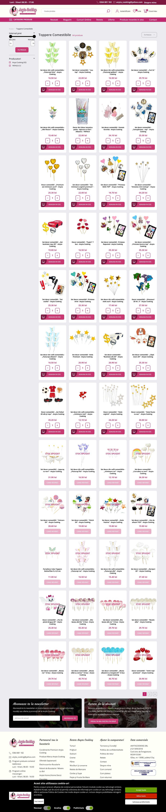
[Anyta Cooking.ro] (20, 796)
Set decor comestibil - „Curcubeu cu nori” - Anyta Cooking (143, 471)
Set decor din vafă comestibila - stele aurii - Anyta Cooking (113, 300)
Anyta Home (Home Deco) (50, 775)
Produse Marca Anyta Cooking (52, 756)
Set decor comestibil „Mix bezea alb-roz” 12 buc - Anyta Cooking (113, 622)
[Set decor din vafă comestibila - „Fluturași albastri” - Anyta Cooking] (52, 339)
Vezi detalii (38, 801)
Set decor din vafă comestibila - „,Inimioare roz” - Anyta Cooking (113, 471)
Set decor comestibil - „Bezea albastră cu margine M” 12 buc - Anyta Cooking (113, 673)
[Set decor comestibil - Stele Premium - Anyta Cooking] (82, 339)
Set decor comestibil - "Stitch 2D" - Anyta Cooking (83, 521)
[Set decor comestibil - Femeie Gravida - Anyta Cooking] (112, 111)
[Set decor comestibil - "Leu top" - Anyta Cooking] (82, 54)
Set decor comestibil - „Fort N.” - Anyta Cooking (143, 71)
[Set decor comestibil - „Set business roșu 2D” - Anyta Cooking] (52, 226)
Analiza (57, 808)
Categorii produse (23, 20)
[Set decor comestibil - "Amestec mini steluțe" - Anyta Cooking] (143, 169)
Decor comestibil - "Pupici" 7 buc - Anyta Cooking (83, 243)
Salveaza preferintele (141, 802)
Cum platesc (105, 773)
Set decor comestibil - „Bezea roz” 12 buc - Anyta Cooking (52, 672)
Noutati (54, 20)
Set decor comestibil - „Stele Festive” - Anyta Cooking (113, 521)
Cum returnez (106, 777)
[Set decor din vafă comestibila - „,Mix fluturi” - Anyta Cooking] (52, 111)
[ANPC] (143, 764)
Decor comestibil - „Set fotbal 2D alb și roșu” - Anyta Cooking (52, 413)
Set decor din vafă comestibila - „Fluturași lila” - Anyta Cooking (83, 470)
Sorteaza (147, 35)
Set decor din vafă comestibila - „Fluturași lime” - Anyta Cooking (52, 72)
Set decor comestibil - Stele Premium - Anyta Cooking (82, 356)
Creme (72, 757)
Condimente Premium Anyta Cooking (51, 751)
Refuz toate (141, 796)
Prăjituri (73, 750)
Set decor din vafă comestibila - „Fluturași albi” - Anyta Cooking (113, 571)
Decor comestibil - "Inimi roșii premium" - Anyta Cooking (143, 672)
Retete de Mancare (78, 769)
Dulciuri (73, 754)
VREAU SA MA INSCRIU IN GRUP (103, 721)
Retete (99, 20)
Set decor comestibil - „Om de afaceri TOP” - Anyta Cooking (143, 521)
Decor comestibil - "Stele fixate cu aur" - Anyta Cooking (143, 413)
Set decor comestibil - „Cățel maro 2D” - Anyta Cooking (143, 356)
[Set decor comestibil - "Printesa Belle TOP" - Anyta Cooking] (112, 169)
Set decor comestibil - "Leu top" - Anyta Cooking (82, 71)
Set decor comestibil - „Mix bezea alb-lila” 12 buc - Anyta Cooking (83, 622)
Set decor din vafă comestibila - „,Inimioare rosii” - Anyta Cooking (83, 414)
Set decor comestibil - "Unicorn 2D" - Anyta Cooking (52, 521)
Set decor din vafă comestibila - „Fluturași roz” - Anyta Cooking (83, 570)
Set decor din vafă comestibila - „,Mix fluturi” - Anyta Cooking (52, 128)
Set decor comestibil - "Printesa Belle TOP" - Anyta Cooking (113, 186)
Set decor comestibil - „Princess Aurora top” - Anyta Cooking (143, 244)
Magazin (67, 20)
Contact (153, 20)
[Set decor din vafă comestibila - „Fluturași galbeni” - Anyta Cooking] (112, 54)
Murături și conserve (78, 765)
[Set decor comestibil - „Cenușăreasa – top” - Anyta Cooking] (143, 111)
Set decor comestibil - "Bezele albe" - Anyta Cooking (143, 621)
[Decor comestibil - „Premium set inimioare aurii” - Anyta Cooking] (52, 169)
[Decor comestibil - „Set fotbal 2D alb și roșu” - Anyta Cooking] (52, 396)
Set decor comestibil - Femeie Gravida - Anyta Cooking (113, 128)
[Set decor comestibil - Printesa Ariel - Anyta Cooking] (82, 283)
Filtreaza (22, 50)
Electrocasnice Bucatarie (49, 764)
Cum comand (105, 769)
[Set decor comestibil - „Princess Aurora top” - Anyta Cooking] (143, 226)
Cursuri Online (84, 20)
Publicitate (79, 808)
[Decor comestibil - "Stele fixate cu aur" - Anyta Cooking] (143, 396)
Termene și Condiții (108, 746)
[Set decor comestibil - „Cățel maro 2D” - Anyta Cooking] (143, 339)
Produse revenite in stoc (132, 20)
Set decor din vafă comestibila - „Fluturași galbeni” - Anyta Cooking (113, 72)
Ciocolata (43, 779)
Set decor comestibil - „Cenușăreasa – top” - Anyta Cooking (143, 129)
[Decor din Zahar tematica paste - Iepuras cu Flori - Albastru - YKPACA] (82, 111)
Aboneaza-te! (70, 718)
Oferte (111, 20)
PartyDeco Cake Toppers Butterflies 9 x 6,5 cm (52, 570)
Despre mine (105, 765)
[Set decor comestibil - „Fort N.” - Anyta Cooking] (143, 54)
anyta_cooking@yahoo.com (23, 757)
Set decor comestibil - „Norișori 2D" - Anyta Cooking (143, 570)
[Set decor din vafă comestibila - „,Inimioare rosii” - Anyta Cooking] (82, 396)
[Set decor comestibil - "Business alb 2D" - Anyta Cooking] (112, 339)
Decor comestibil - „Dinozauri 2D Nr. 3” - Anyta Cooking (143, 300)
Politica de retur (106, 754)
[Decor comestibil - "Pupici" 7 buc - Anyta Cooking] (82, 226)
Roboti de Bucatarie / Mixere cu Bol (51, 770)
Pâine (72, 761)
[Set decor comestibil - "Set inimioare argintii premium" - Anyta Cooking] (82, 169)
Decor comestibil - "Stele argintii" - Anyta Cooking (112, 413)
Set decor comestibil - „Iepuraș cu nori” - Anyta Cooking (52, 470)
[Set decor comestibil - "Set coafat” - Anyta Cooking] (52, 283)
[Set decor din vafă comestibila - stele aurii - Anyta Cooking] (112, 283)
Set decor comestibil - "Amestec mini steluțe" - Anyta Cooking (143, 187)
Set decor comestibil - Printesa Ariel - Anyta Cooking (82, 300)
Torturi (73, 746)
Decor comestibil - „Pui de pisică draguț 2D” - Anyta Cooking (53, 622)
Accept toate (141, 790)
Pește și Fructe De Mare (80, 777)
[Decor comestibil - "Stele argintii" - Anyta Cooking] (112, 396)
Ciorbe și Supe (76, 773)
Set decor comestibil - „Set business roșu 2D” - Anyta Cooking (52, 244)
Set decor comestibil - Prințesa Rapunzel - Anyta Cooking (113, 243)
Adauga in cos (55, 90)
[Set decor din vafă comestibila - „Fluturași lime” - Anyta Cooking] (52, 54)
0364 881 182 (18, 753)
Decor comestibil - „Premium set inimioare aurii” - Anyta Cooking (52, 187)
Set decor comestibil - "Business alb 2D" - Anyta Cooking (113, 357)
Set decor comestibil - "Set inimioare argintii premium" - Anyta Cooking (82, 187)
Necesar (38, 808)
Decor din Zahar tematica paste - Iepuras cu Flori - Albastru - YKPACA (83, 129)
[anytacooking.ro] (22, 743)
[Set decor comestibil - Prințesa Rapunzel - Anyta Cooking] (112, 226)
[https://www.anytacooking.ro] (23, 11)
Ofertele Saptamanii (47, 760)
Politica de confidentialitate (111, 750)
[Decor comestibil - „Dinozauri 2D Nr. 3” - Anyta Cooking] (143, 283)
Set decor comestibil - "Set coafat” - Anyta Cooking (52, 300)
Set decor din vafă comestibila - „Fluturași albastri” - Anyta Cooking (52, 357)
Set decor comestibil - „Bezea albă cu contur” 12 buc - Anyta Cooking (82, 673)
